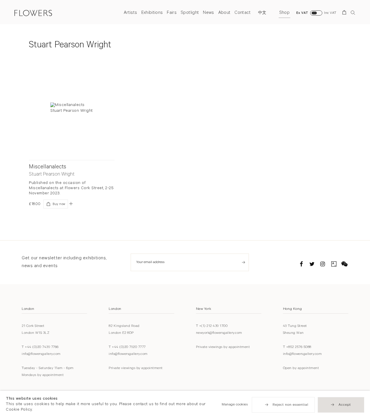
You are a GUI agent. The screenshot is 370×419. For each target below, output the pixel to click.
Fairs (172, 13)
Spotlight (190, 13)
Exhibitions (152, 13)
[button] (71, 203)
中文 (262, 13)
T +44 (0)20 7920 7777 (127, 347)
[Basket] (345, 13)
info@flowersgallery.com (41, 354)
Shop (284, 13)
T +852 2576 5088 (297, 347)
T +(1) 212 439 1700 (212, 326)
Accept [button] (344, 405)
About (224, 13)
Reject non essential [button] (290, 405)
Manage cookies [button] (235, 405)
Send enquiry (243, 262)
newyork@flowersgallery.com (219, 333)
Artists (130, 13)
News (208, 13)
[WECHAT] (344, 265)
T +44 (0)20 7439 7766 (40, 347)
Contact (242, 13)
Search (353, 12)
